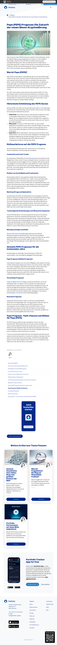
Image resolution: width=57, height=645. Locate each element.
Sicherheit (32, 622)
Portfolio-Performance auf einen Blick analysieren (12, 526)
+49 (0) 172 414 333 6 (51, 4)
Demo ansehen (45, 584)
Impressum (49, 601)
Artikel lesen (16, 499)
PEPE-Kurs (31, 158)
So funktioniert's (34, 625)
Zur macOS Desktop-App (49, 1)
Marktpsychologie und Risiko (15, 382)
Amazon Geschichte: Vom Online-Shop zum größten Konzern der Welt (11, 475)
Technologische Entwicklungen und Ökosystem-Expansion (22, 380)
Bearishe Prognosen (13, 393)
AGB (47, 607)
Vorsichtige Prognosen (13, 391)
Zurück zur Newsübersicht (15, 436)
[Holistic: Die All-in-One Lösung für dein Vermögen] (7, 15)
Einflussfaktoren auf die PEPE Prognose (17, 368)
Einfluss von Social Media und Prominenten (18, 374)
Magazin (31, 601)
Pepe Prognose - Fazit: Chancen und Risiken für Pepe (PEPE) (22, 396)
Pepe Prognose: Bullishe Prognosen (18, 388)
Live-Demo (32, 610)
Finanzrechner (33, 607)
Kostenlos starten (32, 584)
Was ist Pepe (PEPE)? (13, 363)
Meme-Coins (18, 59)
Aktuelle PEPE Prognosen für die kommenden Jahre (20, 385)
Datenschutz (49, 604)
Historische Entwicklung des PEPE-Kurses (18, 366)
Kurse (31, 604)
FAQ (47, 610)
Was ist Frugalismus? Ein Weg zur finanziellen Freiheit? (37, 473)
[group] (28, 416)
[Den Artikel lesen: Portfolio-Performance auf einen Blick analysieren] (16, 511)
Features (31, 619)
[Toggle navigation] (51, 7)
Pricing (31, 613)
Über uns (31, 616)
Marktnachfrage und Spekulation (15, 377)
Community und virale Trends (15, 371)
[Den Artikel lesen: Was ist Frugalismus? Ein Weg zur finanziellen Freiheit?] (41, 457)
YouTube (31, 628)
